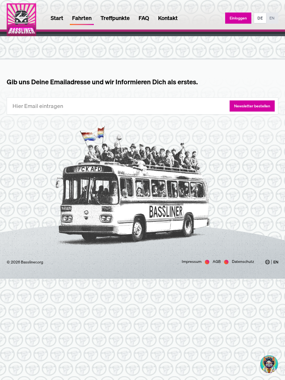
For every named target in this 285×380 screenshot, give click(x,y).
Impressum (192, 262)
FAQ (144, 18)
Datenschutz (243, 262)
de (259, 18)
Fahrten (82, 18)
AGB (217, 262)
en (271, 18)
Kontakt (168, 18)
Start (57, 18)
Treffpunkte (115, 18)
